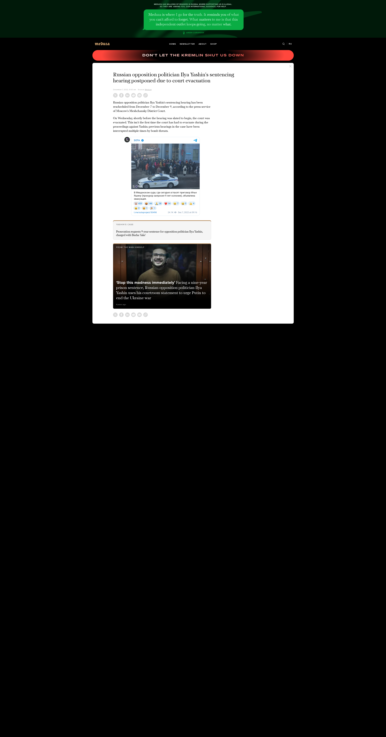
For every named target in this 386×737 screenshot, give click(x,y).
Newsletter (187, 44)
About (203, 44)
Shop (213, 44)
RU (290, 44)
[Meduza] (102, 43)
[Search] (283, 44)
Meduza (148, 90)
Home (172, 44)
